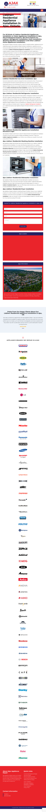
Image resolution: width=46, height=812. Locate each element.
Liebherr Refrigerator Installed (32, 104)
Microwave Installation (28, 783)
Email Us (6, 794)
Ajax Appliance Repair (30, 807)
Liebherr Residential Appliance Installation (14, 12)
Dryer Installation (27, 781)
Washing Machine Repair (29, 779)
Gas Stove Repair (27, 775)
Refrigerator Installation (29, 784)
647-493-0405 (7, 795)
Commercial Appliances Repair (30, 773)
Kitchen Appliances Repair (29, 776)
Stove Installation (27, 786)
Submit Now (23, 226)
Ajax (3, 12)
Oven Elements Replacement (30, 778)
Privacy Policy (27, 787)
